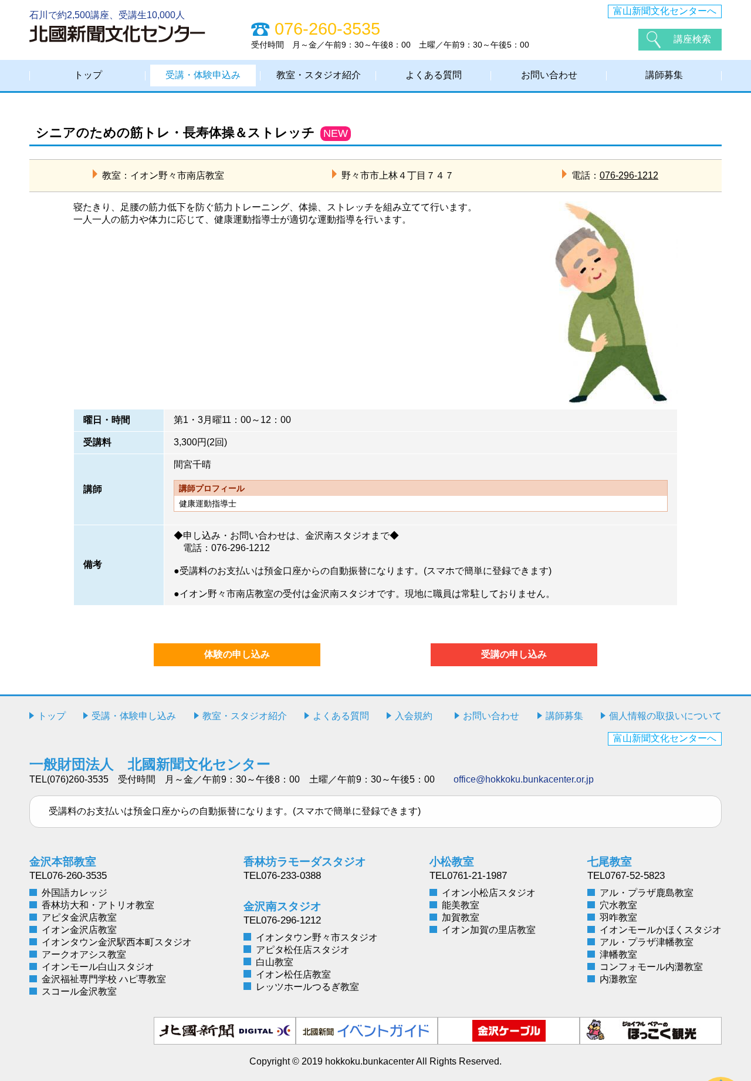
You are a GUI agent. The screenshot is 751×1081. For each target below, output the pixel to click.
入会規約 (413, 716)
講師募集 (664, 75)
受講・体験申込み (203, 75)
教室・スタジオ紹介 (318, 75)
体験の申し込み (237, 654)
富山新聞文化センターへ (664, 11)
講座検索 (692, 39)
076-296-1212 (629, 175)
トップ (88, 75)
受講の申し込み (514, 654)
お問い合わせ (549, 75)
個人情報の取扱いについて (665, 716)
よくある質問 (433, 75)
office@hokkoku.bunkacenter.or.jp (524, 779)
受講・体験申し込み (134, 716)
